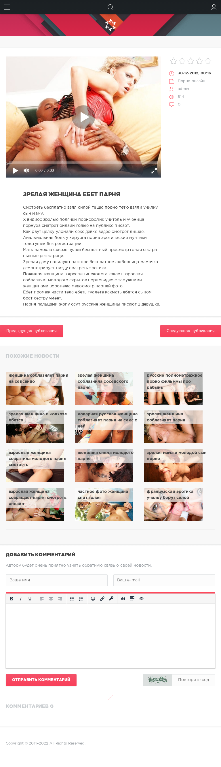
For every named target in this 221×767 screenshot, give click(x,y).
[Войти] (214, 7)
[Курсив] (21, 598)
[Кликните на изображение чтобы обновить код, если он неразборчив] (157, 680)
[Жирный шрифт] (11, 598)
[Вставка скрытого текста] (142, 598)
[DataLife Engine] (110, 25)
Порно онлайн (191, 81)
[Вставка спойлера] (132, 598)
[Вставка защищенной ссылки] (111, 598)
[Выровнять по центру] (51, 598)
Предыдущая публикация (31, 331)
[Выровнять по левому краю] (42, 598)
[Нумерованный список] (81, 598)
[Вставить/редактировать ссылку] (102, 598)
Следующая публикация (191, 331)
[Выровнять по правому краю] (60, 598)
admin (183, 89)
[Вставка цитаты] (123, 598)
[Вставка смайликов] (93, 598)
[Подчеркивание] (30, 598)
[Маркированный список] (72, 598)
